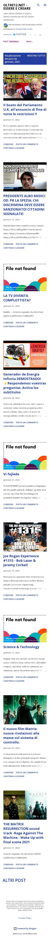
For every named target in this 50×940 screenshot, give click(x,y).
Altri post (14, 880)
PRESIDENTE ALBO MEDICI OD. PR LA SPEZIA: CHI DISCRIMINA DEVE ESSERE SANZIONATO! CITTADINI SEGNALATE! (24, 204)
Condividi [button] (8, 144)
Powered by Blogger (27, 928)
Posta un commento (27, 144)
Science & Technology (21, 646)
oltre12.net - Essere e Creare (17, 7)
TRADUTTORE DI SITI (23, 29)
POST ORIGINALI (11, 41)
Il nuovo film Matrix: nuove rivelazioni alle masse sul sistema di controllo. (21, 735)
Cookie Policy (25, 918)
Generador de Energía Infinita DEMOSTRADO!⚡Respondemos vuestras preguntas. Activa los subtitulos (24, 383)
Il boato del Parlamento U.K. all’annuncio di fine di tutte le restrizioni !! (25, 109)
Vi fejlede (11, 474)
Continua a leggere (13, 148)
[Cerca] (38, 5)
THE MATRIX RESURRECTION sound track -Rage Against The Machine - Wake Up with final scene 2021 (23, 833)
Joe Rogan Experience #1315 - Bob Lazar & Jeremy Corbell (21, 560)
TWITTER (20, 34)
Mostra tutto (36, 55)
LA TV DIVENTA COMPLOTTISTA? (17, 297)
